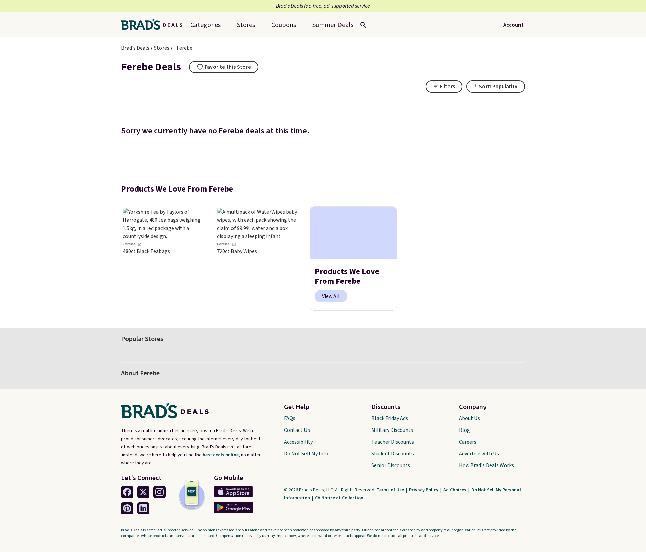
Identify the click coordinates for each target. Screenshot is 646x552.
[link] (165, 258)
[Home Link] (154, 24)
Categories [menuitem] (205, 25)
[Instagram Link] (159, 492)
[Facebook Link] (127, 492)
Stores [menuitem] (246, 25)
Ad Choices (455, 490)
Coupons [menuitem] (283, 25)
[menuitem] (333, 25)
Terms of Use (390, 490)
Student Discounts (392, 453)
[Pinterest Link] (127, 508)
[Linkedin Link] (143, 508)
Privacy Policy (424, 490)
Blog (464, 430)
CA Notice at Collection (339, 498)
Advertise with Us (479, 453)
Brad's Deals (135, 48)
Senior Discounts (390, 465)
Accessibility (298, 442)
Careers (467, 442)
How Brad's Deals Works (486, 465)
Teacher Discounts (392, 442)
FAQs (289, 418)
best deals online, (221, 455)
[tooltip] (223, 67)
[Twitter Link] (143, 492)
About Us (469, 418)
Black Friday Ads (389, 418)
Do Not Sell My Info (306, 453)
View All (331, 296)
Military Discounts (392, 430)
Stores (161, 48)
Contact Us (297, 430)
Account (513, 25)
